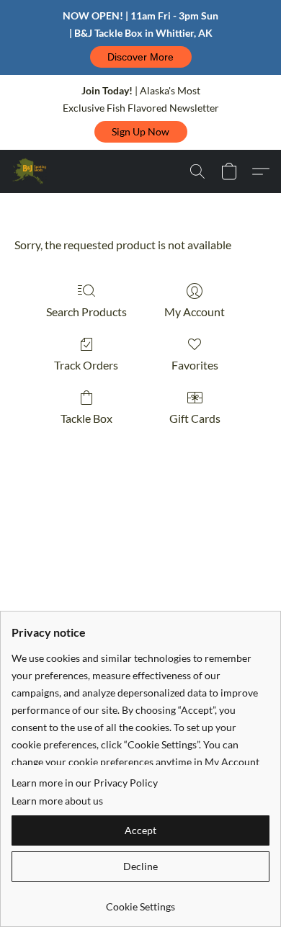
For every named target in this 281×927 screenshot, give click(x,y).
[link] (140, 901)
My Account (194, 311)
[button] (141, 57)
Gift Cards (194, 418)
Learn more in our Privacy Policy (85, 782)
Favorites (194, 365)
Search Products (86, 311)
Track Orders (86, 365)
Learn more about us (57, 800)
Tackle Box (86, 418)
